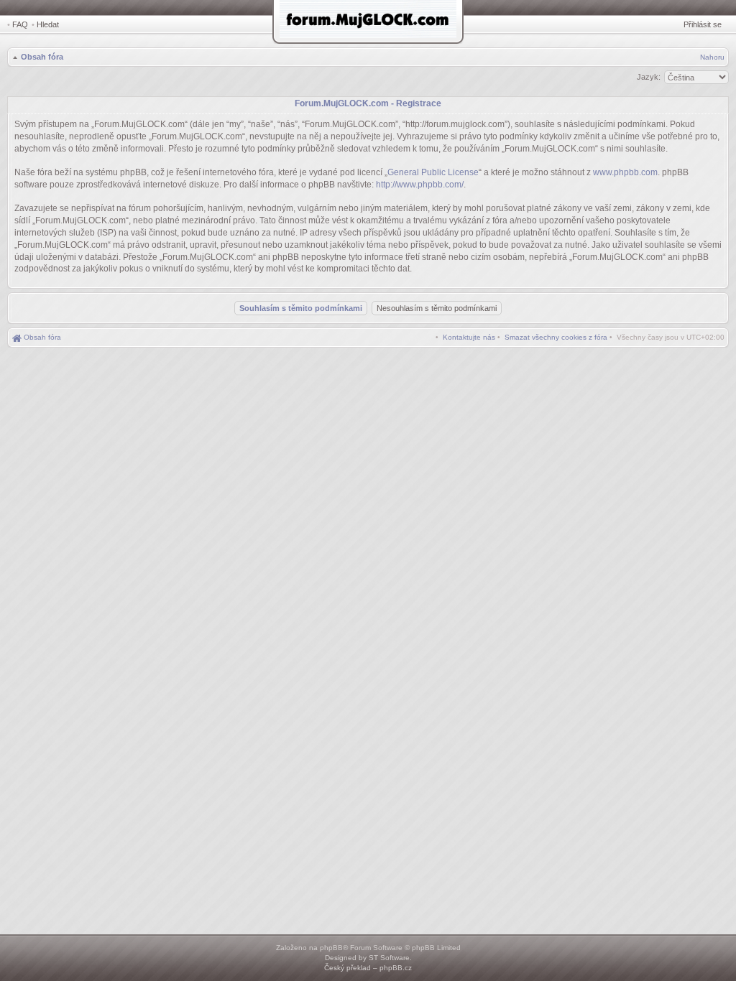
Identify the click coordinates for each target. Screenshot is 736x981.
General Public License (433, 172)
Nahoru (712, 57)
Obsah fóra (42, 56)
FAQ (20, 24)
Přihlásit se (703, 24)
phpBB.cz (396, 968)
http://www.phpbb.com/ (420, 185)
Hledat (48, 24)
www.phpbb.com (625, 172)
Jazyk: (649, 77)
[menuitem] (556, 337)
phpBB (331, 948)
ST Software (389, 958)
